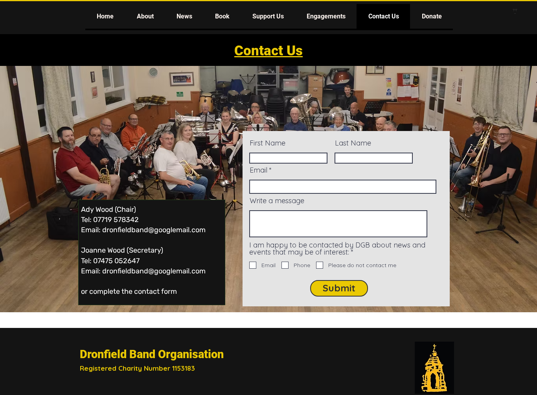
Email (258, 170)
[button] (145, 16)
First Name (267, 143)
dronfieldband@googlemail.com (154, 230)
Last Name (353, 143)
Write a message (277, 200)
